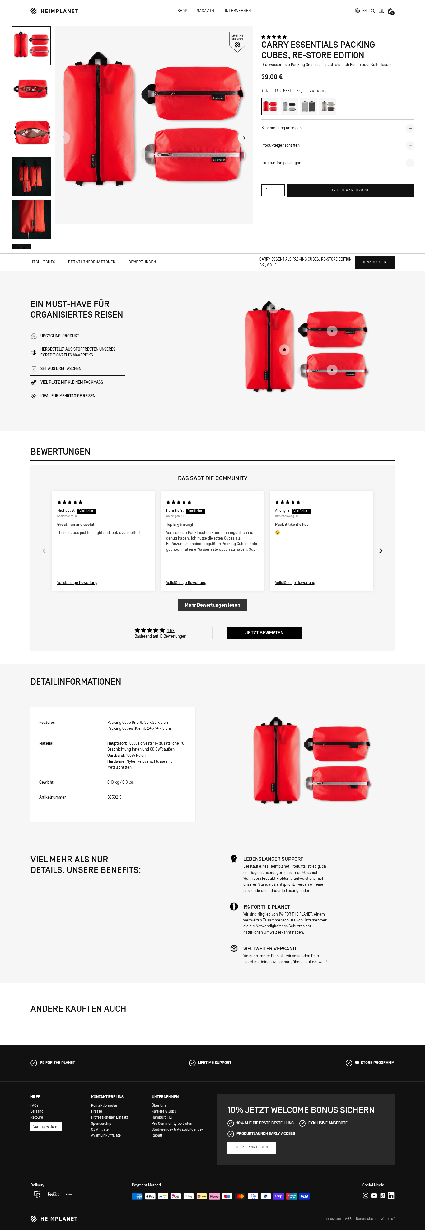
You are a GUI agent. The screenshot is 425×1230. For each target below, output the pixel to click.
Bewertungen (142, 262)
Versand (318, 90)
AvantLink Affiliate (106, 1135)
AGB (348, 1219)
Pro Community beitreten (172, 1123)
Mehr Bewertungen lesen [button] (212, 605)
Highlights (42, 262)
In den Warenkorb (350, 190)
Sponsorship (101, 1123)
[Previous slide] (44, 551)
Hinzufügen (375, 262)
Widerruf (388, 1219)
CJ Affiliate (100, 1129)
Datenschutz (366, 1219)
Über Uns (159, 1105)
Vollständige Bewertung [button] (77, 583)
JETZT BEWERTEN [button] (264, 633)
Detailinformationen (91, 262)
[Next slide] (381, 551)
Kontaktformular (104, 1105)
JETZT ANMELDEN (251, 1147)
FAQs (34, 1105)
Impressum (332, 1219)
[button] (365, 11)
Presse (96, 1111)
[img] (69, 502)
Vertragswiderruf (46, 1126)
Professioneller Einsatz (109, 1117)
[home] (54, 11)
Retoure (36, 1117)
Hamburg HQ (162, 1117)
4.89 (171, 631)
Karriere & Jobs (164, 1111)
